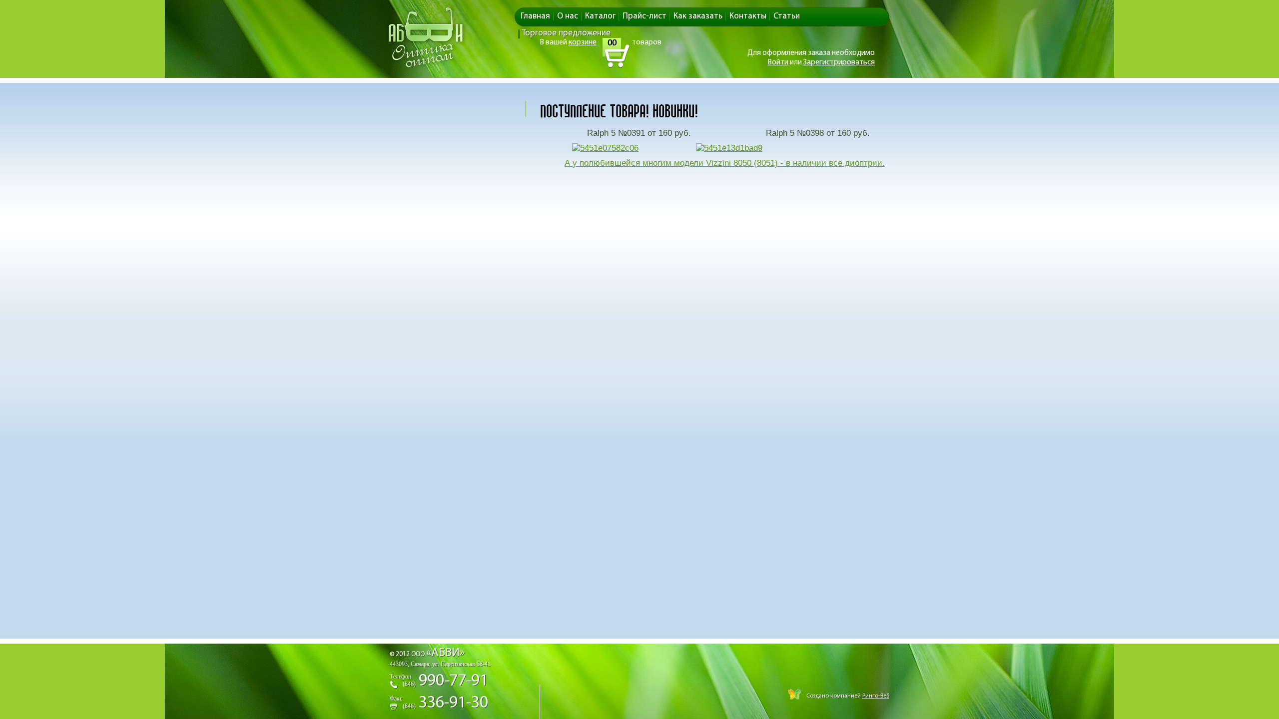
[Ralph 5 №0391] (605, 148)
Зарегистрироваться (839, 62)
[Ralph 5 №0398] (729, 148)
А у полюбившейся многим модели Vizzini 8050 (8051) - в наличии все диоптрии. (725, 163)
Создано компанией (847, 696)
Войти (777, 62)
